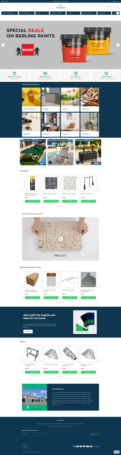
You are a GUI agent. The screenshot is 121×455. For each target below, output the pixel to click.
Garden (64, 109)
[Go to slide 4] (61, 205)
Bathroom (46, 134)
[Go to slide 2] (60, 67)
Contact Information (70, 423)
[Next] (99, 189)
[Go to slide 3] (61, 67)
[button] (2, 6)
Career (71, 426)
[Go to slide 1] (59, 67)
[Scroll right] (117, 13)
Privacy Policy (79, 423)
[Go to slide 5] (62, 302)
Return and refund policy (57, 423)
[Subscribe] (45, 434)
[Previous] (21, 189)
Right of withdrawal (63, 426)
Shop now (28, 331)
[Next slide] (118, 45)
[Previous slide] (3, 45)
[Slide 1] (60, 45)
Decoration (85, 134)
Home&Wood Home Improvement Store (33, 451)
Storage (45, 109)
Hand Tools (85, 109)
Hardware (26, 134)
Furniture (65, 134)
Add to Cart (32, 201)
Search (38, 423)
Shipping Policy (45, 423)
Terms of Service (52, 426)
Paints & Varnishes (29, 109)
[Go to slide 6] (63, 302)
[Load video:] (60, 239)
